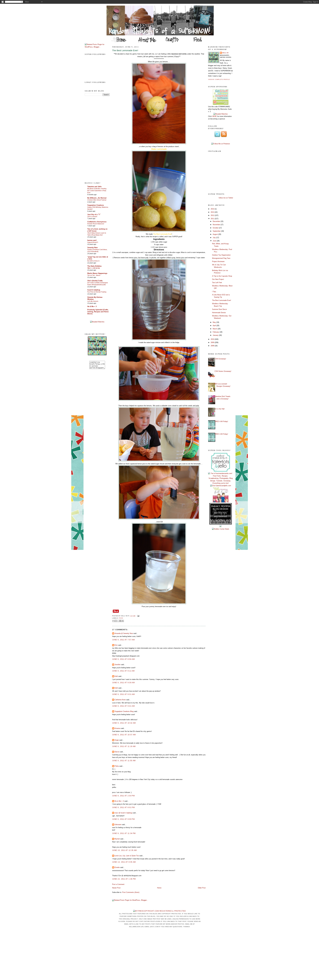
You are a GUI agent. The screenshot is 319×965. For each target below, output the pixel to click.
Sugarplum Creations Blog (124, 711)
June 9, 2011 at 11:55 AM (124, 761)
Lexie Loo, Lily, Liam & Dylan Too (127, 856)
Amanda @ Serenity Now (124, 633)
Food (121, 618)
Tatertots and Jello (94, 187)
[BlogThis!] (115, 621)
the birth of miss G (93, 261)
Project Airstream (218, 261)
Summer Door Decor (219, 309)
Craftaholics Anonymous (96, 222)
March (215, 329)
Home (159, 888)
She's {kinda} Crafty (95, 281)
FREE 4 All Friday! (221, 421)
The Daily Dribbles (94, 266)
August (215, 234)
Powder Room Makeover (95, 224)
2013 (213, 212)
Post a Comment (118, 884)
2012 (213, 215)
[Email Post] (138, 616)
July (214, 237)
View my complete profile (219, 79)
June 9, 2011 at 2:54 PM (123, 796)
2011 (213, 219)
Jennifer (117, 664)
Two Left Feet (217, 282)
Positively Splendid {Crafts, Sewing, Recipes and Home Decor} (98, 312)
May (214, 322)
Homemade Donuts (219, 312)
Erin (116, 645)
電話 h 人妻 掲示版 (93, 268)
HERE (214, 116)
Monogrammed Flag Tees (221, 258)
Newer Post (116, 888)
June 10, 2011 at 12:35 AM (124, 850)
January (216, 335)
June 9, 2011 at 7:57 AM (123, 640)
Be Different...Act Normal (96, 198)
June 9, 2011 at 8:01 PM (123, 807)
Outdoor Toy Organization (221, 255)
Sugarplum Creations (95, 205)
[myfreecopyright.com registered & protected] (159, 911)
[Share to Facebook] (120, 621)
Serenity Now (92, 247)
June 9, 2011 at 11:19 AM (124, 746)
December (217, 221)
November (217, 225)
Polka (117, 766)
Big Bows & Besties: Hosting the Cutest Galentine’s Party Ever (96, 190)
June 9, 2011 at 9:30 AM (123, 683)
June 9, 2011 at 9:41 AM (123, 706)
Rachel (117, 839)
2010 (213, 339)
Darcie (117, 752)
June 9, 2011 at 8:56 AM (123, 659)
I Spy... (214, 291)
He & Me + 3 (92, 306)
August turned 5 (92, 242)
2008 (213, 346)
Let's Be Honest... (93, 301)
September (217, 231)
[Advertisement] (95, 138)
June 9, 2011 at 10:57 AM (124, 735)
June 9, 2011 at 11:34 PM (124, 833)
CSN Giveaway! (220, 359)
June (215, 241)
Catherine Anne (120, 700)
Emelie (117, 867)
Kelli (116, 676)
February (216, 332)
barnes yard (91, 240)
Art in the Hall (219, 409)
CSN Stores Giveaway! (223, 371)
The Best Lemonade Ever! (125, 50)
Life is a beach (92, 216)
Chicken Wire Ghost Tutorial (96, 200)
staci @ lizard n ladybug (123, 813)
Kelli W (225, 52)
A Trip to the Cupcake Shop (222, 276)
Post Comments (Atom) (130, 892)
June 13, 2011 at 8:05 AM (124, 862)
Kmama (117, 728)
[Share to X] (118, 621)
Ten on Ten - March (93, 275)
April (214, 325)
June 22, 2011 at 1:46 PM (124, 879)
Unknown (118, 824)
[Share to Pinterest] (122, 621)
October (216, 228)
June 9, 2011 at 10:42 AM (124, 723)
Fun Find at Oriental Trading (96, 292)
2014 (213, 209)
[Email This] (113, 621)
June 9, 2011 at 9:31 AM (123, 694)
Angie (117, 740)
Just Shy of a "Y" (94, 214)
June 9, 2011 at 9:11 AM (123, 671)
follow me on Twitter (226, 198)
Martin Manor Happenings (97, 273)
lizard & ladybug (93, 290)
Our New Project (218, 279)
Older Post (202, 888)
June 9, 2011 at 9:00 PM (123, 819)
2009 (213, 342)
